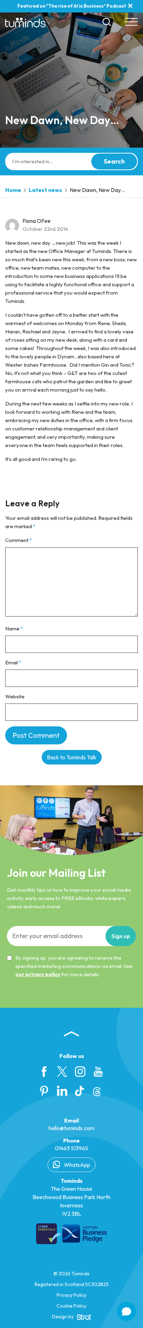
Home (13, 189)
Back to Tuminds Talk (71, 757)
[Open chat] (126, 1311)
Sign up (120, 936)
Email (13, 662)
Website (15, 696)
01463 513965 (71, 1148)
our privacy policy (37, 974)
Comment (18, 540)
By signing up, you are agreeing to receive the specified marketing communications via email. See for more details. (74, 966)
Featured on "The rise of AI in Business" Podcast (71, 6)
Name (14, 628)
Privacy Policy (71, 1295)
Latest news (45, 189)
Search (114, 161)
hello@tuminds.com (71, 1128)
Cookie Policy (71, 1306)
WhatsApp (76, 1164)
